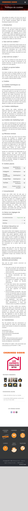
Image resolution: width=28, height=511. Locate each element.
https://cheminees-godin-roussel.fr (18, 28)
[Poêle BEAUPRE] (15, 380)
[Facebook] (11, 412)
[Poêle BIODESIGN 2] (10, 380)
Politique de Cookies (12, 462)
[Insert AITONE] (10, 384)
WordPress (21, 462)
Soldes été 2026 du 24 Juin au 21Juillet (12, 395)
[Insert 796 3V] (20, 384)
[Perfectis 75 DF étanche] (5, 380)
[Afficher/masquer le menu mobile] (25, 2)
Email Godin (23, 464)
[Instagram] (14, 412)
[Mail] (16, 412)
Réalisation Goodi (16, 460)
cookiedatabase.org (6, 345)
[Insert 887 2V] (20, 380)
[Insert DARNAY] (15, 384)
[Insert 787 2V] (5, 384)
